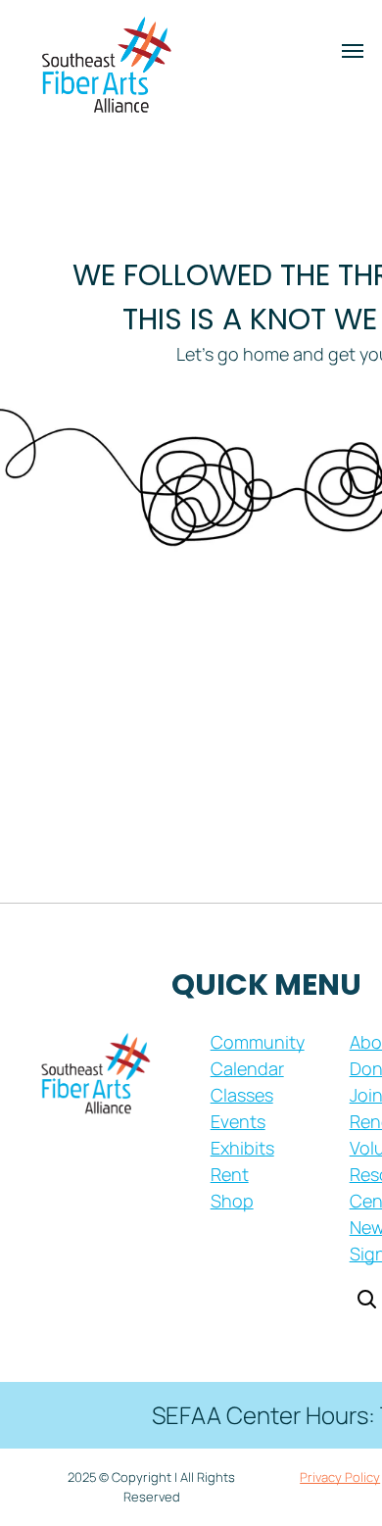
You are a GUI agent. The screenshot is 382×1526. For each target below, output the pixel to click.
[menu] (352, 51)
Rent (230, 1174)
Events (238, 1121)
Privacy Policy (340, 1477)
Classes (242, 1095)
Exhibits (242, 1147)
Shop (232, 1200)
